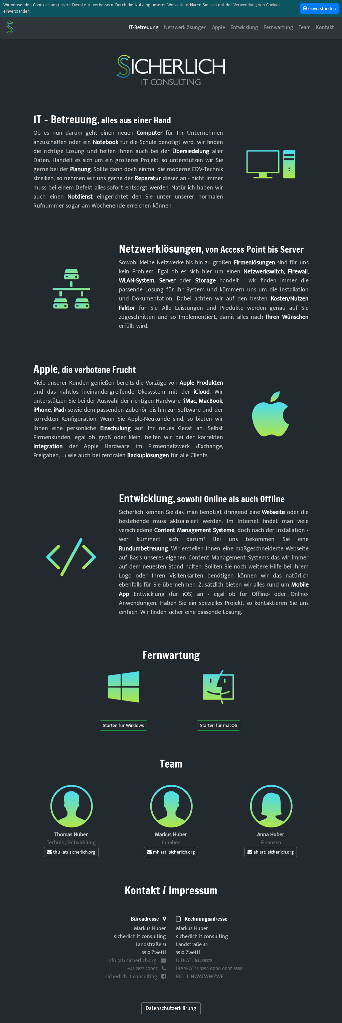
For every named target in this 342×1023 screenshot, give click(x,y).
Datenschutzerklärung (171, 1008)
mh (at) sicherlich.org (173, 852)
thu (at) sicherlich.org (74, 852)
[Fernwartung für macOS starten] (218, 686)
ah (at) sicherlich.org (273, 852)
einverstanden (321, 8)
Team (305, 27)
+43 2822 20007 (143, 968)
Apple (218, 27)
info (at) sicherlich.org (132, 960)
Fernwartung (278, 27)
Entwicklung (244, 27)
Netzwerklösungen (185, 27)
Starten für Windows (123, 725)
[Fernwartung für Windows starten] (123, 687)
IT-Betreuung (145, 27)
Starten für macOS (218, 725)
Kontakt (325, 27)
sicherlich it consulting (132, 976)
